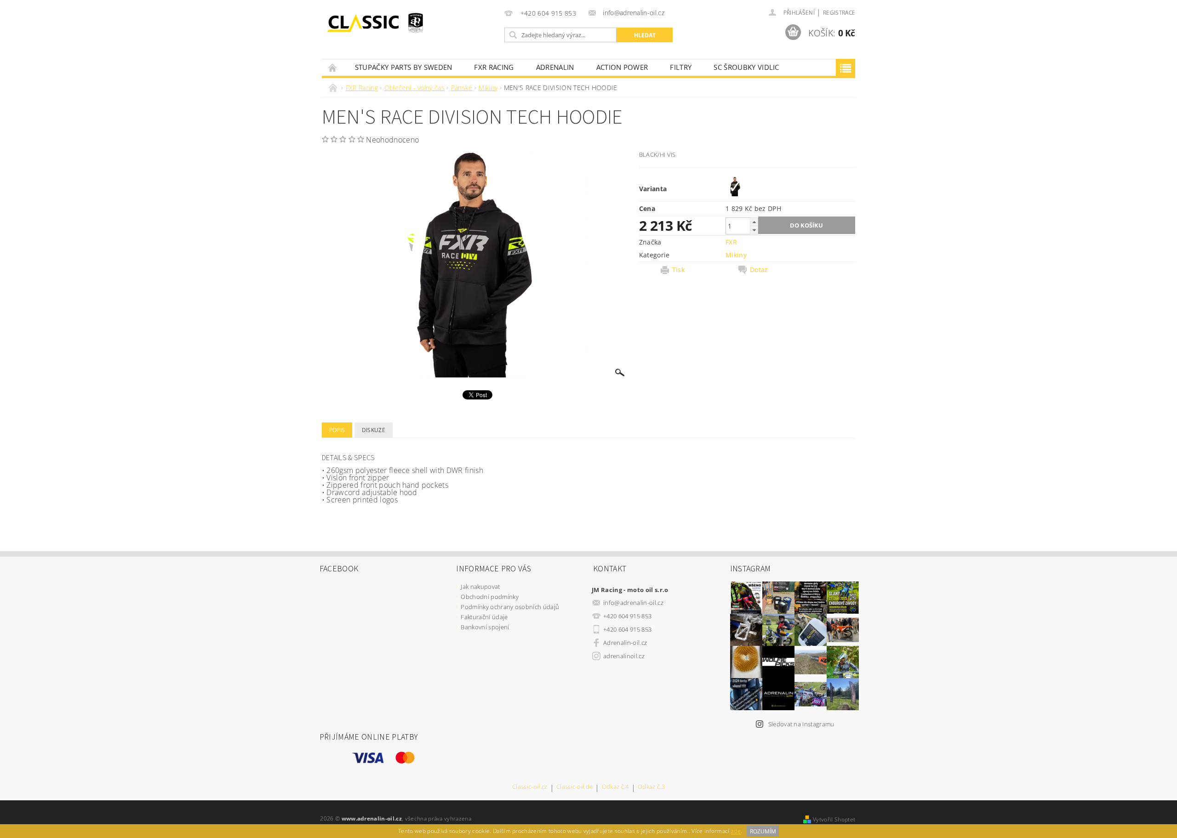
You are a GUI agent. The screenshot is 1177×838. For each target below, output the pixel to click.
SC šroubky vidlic (746, 67)
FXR (731, 242)
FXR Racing (494, 67)
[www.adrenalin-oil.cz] (365, 23)
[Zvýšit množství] (754, 221)
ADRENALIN (555, 67)
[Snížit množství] (754, 230)
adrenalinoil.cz (624, 656)
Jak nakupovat (480, 586)
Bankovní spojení (485, 627)
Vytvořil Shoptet (834, 819)
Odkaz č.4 (615, 787)
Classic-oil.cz (529, 787)
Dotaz (759, 270)
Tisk (678, 270)
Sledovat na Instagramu (801, 724)
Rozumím (763, 831)
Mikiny (736, 255)
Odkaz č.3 (651, 787)
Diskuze (373, 430)
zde (736, 831)
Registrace (839, 13)
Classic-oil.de (574, 787)
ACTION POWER (622, 67)
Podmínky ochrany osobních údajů (510, 607)
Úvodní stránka (333, 67)
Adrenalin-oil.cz (625, 642)
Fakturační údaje (484, 617)
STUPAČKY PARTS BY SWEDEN (403, 67)
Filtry (680, 67)
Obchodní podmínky (489, 597)
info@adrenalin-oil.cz (633, 603)
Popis (337, 430)
